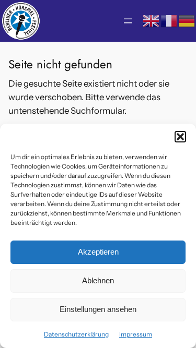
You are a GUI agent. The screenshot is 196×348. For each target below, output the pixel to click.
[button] (180, 136)
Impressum (135, 334)
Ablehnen (98, 280)
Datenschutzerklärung (76, 334)
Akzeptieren (98, 251)
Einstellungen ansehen (98, 309)
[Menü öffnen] (128, 21)
